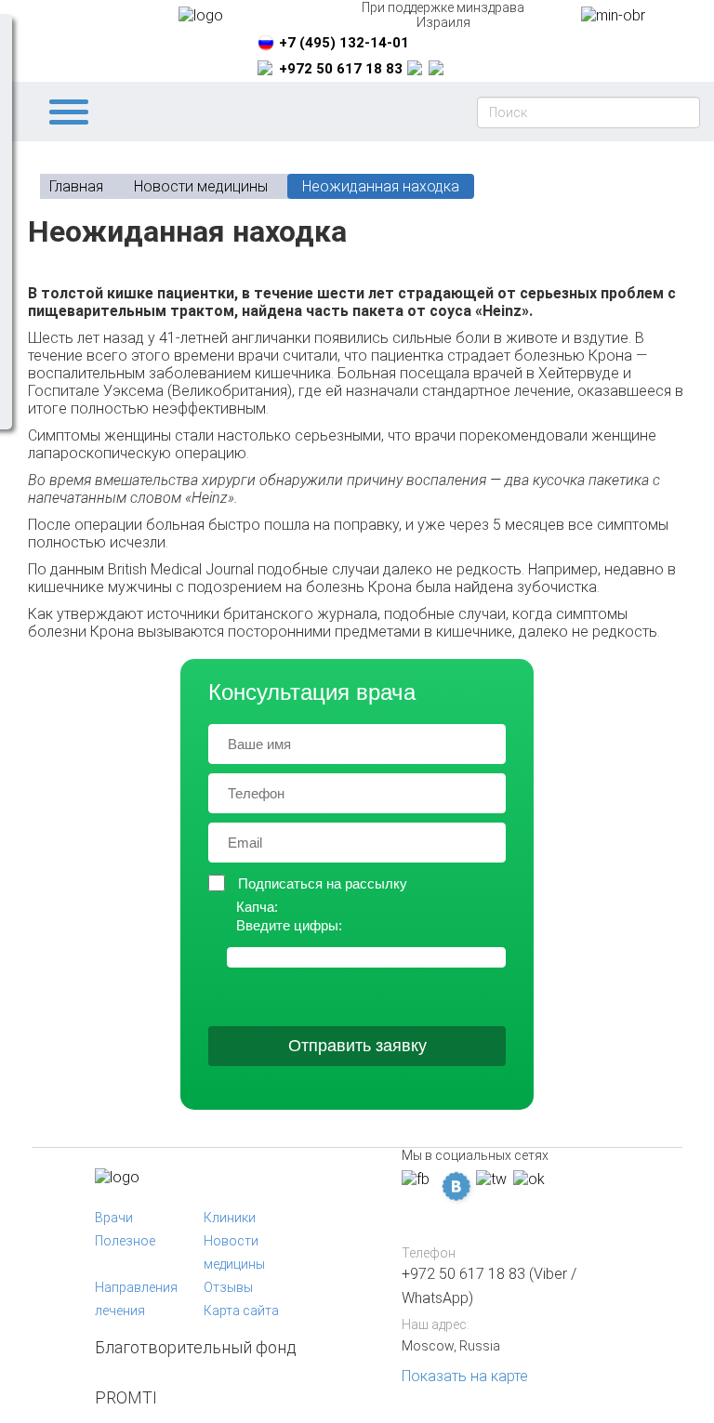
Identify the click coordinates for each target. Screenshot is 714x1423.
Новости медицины (234, 1252)
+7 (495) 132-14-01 (344, 42)
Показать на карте (465, 1376)
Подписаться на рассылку (322, 883)
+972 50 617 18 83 (341, 68)
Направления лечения (136, 1299)
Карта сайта (241, 1310)
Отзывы (228, 1287)
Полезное (125, 1240)
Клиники (230, 1217)
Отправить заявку (357, 1045)
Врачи (114, 1217)
